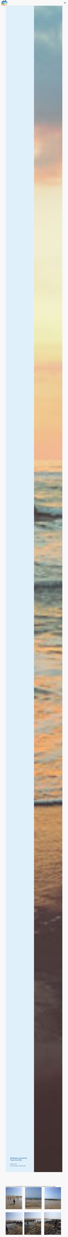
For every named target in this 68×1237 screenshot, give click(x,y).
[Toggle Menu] (65, 3)
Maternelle (22, 1166)
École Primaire (14, 1166)
